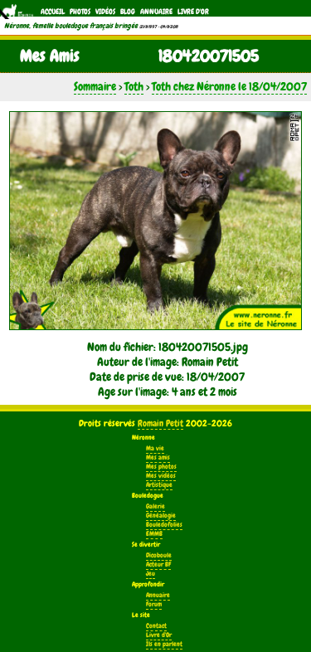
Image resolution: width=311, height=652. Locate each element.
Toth (133, 86)
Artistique (159, 484)
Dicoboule (159, 555)
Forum (154, 604)
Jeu (150, 573)
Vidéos (105, 12)
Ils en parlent (164, 644)
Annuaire (156, 12)
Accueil (53, 12)
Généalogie (161, 515)
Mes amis (158, 457)
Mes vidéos (161, 475)
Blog (127, 12)
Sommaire (95, 86)
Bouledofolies (164, 524)
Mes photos (161, 466)
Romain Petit (160, 423)
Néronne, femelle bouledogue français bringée (71, 26)
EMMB (154, 533)
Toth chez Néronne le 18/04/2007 (229, 86)
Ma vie (155, 448)
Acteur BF (158, 564)
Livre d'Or (193, 12)
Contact (156, 625)
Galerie (155, 506)
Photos (80, 12)
